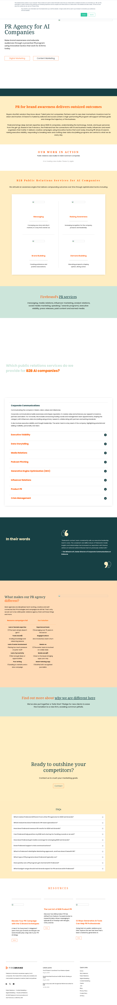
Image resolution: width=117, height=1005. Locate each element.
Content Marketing (46, 58)
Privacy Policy (83, 991)
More (14, 940)
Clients (82, 983)
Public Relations (84, 976)
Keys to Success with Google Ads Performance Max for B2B (58, 984)
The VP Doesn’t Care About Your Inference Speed (56, 970)
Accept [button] (84, 14)
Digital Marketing (17, 58)
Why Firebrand (84, 973)
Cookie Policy (83, 993)
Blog (81, 988)
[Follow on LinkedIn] (6, 983)
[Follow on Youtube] (13, 983)
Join (81, 986)
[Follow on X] (10, 983)
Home (81, 971)
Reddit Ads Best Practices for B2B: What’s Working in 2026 (57, 977)
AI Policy (82, 996)
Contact (58, 786)
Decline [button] (92, 14)
